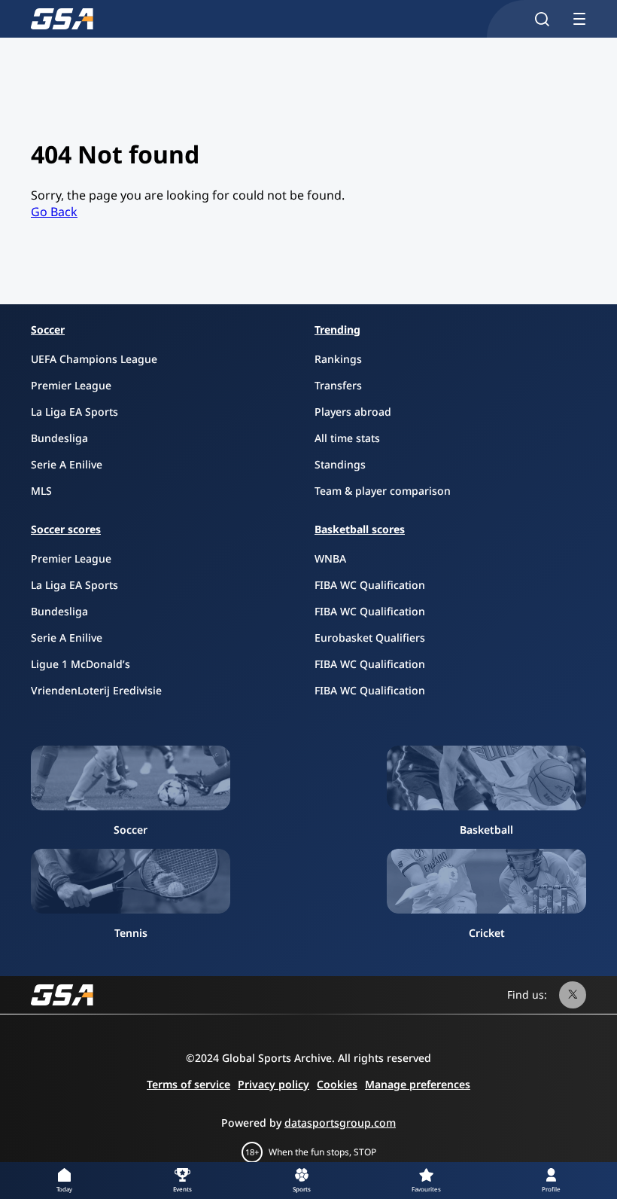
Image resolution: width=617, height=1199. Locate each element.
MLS (41, 491)
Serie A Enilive (66, 464)
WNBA (330, 558)
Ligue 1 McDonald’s (80, 664)
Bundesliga (59, 438)
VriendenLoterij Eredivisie (96, 690)
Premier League (71, 385)
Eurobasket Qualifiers (370, 637)
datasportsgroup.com (340, 1122)
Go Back (54, 211)
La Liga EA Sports (74, 411)
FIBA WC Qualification (370, 585)
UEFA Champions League (94, 359)
